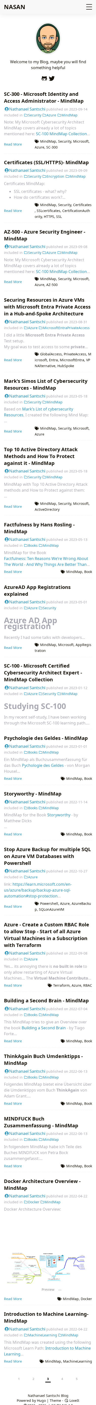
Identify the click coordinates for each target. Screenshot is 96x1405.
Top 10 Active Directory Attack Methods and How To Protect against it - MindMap (41, 456)
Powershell (49, 903)
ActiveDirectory (47, 509)
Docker (33, 1202)
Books (33, 545)
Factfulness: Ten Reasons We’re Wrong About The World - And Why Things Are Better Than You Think (46, 564)
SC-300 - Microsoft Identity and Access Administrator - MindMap (44, 97)
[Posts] (48, 52)
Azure (51, 115)
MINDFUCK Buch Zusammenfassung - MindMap (41, 1122)
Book (88, 571)
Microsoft (81, 141)
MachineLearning (42, 1335)
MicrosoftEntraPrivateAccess (66, 327)
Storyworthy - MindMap (33, 793)
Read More (13, 144)
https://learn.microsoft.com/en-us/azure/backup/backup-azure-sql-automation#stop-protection (38, 890)
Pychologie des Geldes (43, 765)
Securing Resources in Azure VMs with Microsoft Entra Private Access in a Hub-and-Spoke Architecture (47, 307)
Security (34, 115)
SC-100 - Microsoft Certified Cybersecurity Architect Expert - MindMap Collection (43, 672)
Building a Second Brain (44, 1028)
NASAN (14, 7)
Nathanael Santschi (27, 109)
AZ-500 (52, 284)
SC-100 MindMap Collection (61, 134)
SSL (59, 216)
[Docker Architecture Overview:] (48, 1252)
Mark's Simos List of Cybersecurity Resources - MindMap (45, 384)
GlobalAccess (51, 354)
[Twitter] (51, 77)
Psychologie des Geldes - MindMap (46, 738)
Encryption (55, 176)
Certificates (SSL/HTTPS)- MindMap (46, 162)
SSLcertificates (48, 210)
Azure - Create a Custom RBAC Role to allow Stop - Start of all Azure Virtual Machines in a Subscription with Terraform (46, 934)
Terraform (61, 985)
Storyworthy (58, 815)
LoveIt (73, 1400)
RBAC (87, 985)
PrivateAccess (75, 354)
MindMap (70, 115)
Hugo (41, 1400)
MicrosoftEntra (72, 360)
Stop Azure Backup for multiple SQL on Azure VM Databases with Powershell (47, 856)
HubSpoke (65, 365)
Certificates (82, 204)
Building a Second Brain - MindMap (46, 1000)
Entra (53, 360)
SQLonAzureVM (51, 909)
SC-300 (52, 147)
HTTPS (49, 216)
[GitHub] (44, 77)
